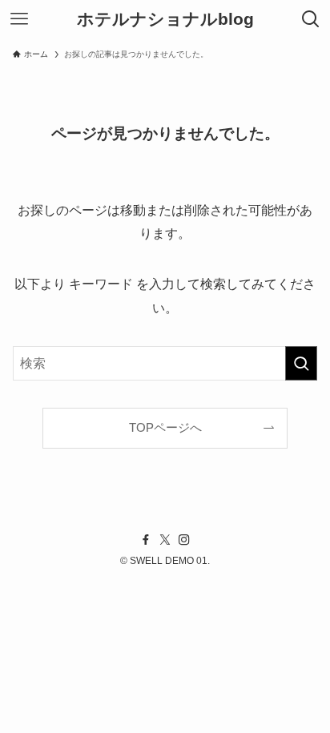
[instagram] (184, 540)
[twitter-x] (165, 540)
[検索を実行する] (301, 363)
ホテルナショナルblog (165, 19)
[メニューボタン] (19, 19)
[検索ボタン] (311, 19)
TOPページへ (165, 427)
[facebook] (146, 540)
